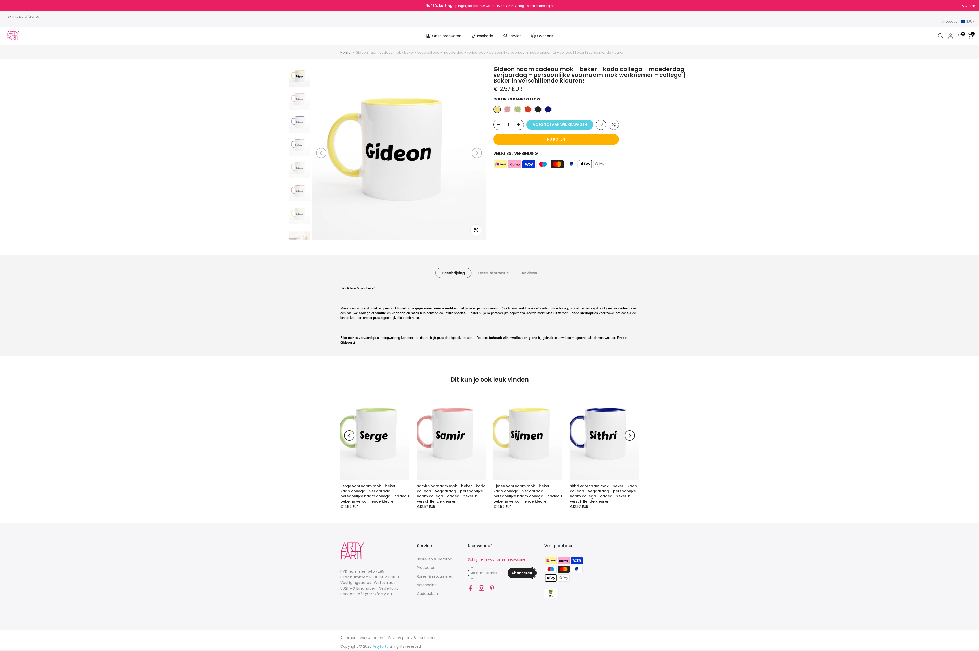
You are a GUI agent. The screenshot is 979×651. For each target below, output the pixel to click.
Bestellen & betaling (434, 559)
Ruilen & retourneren (435, 576)
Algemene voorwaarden (361, 637)
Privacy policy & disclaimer (412, 637)
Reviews (529, 272)
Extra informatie (493, 272)
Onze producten (446, 36)
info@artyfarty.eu (25, 16)
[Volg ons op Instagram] (481, 588)
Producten (426, 567)
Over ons (545, 36)
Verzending (427, 585)
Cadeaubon (427, 593)
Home (345, 52)
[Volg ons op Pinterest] (492, 588)
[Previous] (321, 153)
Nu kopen (556, 139)
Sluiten (11, 5)
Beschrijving (453, 272)
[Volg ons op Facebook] (471, 588)
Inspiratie (485, 36)
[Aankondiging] (489, 6)
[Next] (477, 153)
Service (515, 36)
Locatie (951, 21)
